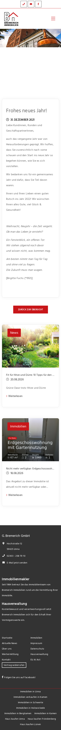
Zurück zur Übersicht (30, 309)
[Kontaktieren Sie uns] (24, 4)
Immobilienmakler (15, 579)
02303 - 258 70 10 (15, 556)
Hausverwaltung (14, 603)
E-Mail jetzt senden (16, 563)
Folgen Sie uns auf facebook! (20, 677)
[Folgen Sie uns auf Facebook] (38, 4)
